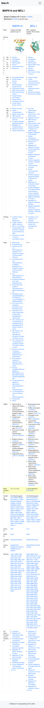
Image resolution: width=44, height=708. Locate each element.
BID (33, 501)
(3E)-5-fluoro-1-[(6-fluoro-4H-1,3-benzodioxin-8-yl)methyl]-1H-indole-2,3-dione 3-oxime (18, 334)
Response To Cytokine (32, 142)
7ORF (12, 585)
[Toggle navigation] (40, 3)
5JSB (28, 576)
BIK (36, 501)
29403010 (31, 441)
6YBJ (36, 613)
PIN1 (31, 514)
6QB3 (35, 593)
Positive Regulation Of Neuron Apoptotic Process (34, 162)
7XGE (32, 617)
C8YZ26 (37, 545)
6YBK (28, 615)
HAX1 (22, 509)
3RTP (16, 569)
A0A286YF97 (14, 547)
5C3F (28, 573)
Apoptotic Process (33, 118)
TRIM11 (33, 520)
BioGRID (15, 19)
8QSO (32, 624)
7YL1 (19, 585)
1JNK (12, 554)
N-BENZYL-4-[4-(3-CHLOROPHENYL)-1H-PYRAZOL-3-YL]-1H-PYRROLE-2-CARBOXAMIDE (18, 297)
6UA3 (35, 607)
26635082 (36, 422)
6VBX (28, 613)
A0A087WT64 (30, 545)
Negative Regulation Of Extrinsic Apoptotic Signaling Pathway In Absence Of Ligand (34, 209)
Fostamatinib (16, 399)
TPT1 (35, 518)
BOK (27, 503)
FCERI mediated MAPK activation (17, 223)
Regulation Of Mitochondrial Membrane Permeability (32, 654)
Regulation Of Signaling (16, 660)
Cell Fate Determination (32, 109)
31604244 (15, 441)
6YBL (32, 615)
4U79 (15, 574)
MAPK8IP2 (13, 516)
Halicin (14, 401)
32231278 (31, 448)
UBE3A (20, 523)
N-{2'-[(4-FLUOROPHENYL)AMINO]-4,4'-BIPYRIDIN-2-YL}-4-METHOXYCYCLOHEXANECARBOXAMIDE (18, 373)
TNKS (32, 518)
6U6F (31, 607)
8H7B (35, 622)
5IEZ (35, 574)
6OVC (28, 593)
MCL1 (33, 26)
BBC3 (31, 499)
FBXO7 (12, 509)
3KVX (12, 567)
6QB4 (28, 595)
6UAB (39, 607)
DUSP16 (13, 507)
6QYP (28, 602)
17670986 (29, 17)
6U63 (31, 606)
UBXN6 (38, 520)
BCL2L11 (16, 499)
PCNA (28, 514)
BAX (27, 499)
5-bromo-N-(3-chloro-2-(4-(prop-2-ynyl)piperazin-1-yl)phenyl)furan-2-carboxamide (18, 352)
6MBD (35, 585)
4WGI (36, 565)
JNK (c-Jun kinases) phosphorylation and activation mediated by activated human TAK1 (18, 229)
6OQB (36, 589)
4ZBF (32, 571)
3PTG (12, 569)
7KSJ (12, 584)
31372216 (20, 415)
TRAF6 (28, 520)
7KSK (15, 584)
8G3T (28, 620)
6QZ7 (28, 604)
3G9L (15, 565)
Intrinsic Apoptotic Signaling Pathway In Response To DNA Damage (33, 128)
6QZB (35, 604)
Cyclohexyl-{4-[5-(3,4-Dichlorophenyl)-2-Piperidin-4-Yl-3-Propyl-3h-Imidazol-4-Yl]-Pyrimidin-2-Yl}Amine (18, 251)
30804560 (36, 419)
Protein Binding (16, 96)
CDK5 (21, 499)
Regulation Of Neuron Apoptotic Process (17, 651)
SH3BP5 (16, 522)
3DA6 (12, 563)
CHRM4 (33, 505)
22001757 (15, 435)
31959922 (32, 410)
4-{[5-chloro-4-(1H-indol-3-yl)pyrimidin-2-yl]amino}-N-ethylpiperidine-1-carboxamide (18, 314)
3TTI (19, 569)
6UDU (39, 609)
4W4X (16, 576)
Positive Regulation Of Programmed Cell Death (34, 666)
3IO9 (39, 556)
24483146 (15, 452)
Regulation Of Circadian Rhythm (17, 126)
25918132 (15, 424)
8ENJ (15, 587)
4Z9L (15, 580)
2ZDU (12, 561)
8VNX (19, 587)
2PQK (32, 556)
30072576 (32, 406)
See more (13, 670)
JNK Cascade (16, 116)
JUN (16, 512)
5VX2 (31, 580)
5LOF (35, 576)
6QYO (36, 600)
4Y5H (12, 580)
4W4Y (20, 576)
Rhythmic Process (17, 129)
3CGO (20, 561)
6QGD (28, 598)
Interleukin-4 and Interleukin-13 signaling (33, 218)
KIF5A (12, 514)
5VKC (28, 580)
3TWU (36, 560)
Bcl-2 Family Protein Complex (34, 73)
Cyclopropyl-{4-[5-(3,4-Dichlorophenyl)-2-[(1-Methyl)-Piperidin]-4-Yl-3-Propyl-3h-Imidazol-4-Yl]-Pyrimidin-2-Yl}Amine (18, 265)
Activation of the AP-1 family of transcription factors (18, 237)
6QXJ (32, 598)
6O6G (32, 589)
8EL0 (31, 618)
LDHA (16, 514)
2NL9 (36, 554)
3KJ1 (31, 558)
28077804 (18, 428)
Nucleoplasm (16, 59)
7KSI (19, 582)
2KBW (28, 554)
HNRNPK (18, 511)
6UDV (28, 611)
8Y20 (27, 628)
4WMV (33, 569)
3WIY (31, 561)
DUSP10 (18, 505)
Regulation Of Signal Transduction (18, 643)
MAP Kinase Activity (18, 90)
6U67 (27, 607)
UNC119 (12, 525)
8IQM (28, 624)
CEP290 (18, 503)
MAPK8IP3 (20, 516)
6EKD (19, 580)
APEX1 (28, 498)
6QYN (32, 600)
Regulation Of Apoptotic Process (33, 146)
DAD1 (37, 505)
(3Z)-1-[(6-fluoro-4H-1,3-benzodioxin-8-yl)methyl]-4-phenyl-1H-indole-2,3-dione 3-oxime (18, 343)
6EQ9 (16, 582)
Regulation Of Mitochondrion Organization (32, 633)
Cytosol (14, 65)
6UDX (32, 611)
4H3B (12, 573)
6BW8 (32, 584)
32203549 (21, 456)
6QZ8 (31, 604)
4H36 (19, 571)
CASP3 (36, 503)
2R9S (15, 560)
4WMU (28, 569)
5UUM (36, 578)
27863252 (31, 417)
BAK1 (36, 498)
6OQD (32, 591)
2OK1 (19, 558)
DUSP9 (18, 507)
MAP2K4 (21, 514)
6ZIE (35, 615)
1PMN (16, 554)
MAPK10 (17, 26)
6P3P (31, 593)
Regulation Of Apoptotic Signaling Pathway (34, 202)
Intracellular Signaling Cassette (17, 647)
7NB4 (39, 615)
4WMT (37, 567)
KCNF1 (34, 511)
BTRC (31, 503)
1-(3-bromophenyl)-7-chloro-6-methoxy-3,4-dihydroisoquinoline (18, 394)
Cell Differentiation (33, 140)
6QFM (31, 596)
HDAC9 (12, 511)
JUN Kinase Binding (18, 662)
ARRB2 (20, 498)
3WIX (28, 561)
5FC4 (35, 573)
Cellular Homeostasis (32, 137)
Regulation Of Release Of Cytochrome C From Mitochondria (34, 647)
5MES (28, 578)
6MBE (28, 587)
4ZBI (35, 571)
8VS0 (15, 589)
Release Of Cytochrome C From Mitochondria (34, 114)
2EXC (20, 556)
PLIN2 (22, 520)
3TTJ (22, 569)
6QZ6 (35, 602)
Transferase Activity (18, 101)
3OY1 (19, 567)
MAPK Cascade (17, 108)
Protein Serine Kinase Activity (16, 104)
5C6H (31, 573)
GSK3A (34, 507)
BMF (39, 501)
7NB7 (28, 617)
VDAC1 (38, 522)
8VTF (19, 589)
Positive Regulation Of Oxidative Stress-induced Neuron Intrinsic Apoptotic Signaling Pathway (34, 191)
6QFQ (35, 596)
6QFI (27, 596)
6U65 (38, 606)
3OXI (15, 567)
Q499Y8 (12, 551)
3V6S (15, 571)
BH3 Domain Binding (34, 94)
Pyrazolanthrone (17, 244)
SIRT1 (28, 516)
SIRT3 (37, 516)
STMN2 (22, 522)
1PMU (20, 554)
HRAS (12, 512)
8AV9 (35, 617)
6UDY (35, 611)
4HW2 (28, 563)
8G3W (36, 620)
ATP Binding (16, 98)
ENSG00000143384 (32, 540)
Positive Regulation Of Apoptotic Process (34, 151)
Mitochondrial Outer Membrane (34, 65)
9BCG (31, 628)
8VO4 (12, 589)
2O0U (12, 558)
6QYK (36, 598)
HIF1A (33, 509)
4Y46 (19, 578)
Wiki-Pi (5, 3)
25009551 (21, 445)
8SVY (36, 624)
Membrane (15, 68)
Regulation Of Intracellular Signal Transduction (33, 184)
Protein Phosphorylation (17, 111)
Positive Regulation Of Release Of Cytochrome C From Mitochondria (34, 639)
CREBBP (13, 505)
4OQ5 (28, 565)
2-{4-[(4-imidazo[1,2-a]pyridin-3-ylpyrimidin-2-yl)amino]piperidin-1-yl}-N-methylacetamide (18, 385)
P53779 (18, 549)
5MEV (32, 578)
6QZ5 (32, 602)
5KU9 (31, 576)
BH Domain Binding (34, 92)
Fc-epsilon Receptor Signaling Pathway (18, 122)
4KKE (16, 573)
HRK (37, 509)
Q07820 (28, 547)
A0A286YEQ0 (14, 545)
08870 (28, 534)
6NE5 (32, 587)
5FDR (32, 574)
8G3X (28, 622)
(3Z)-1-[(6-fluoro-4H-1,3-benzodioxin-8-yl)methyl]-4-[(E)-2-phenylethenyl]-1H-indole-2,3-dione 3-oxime (18, 324)
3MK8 (28, 560)
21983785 (31, 437)
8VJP (31, 626)
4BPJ (38, 561)
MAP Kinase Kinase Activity (18, 93)
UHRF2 (28, 522)
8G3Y (32, 622)
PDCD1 (32, 490)
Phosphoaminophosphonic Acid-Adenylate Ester (18, 281)
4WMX (28, 571)
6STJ (27, 606)
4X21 (16, 578)
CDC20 (28, 505)
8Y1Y (35, 626)
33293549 (36, 465)
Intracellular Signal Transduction (17, 639)
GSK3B (28, 509)
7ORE (19, 584)
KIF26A (19, 512)
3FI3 (18, 563)
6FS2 (31, 585)
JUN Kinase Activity (18, 88)
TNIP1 (12, 523)
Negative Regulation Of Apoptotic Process (34, 156)
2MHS (32, 554)
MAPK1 (28, 512)
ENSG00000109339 (16, 540)
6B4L (31, 582)
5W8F (28, 582)
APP (11, 498)
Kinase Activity (16, 99)
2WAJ (19, 560)
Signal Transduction (18, 114)
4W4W (12, 576)
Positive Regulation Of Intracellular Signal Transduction (18, 666)
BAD (32, 498)
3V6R (12, 571)
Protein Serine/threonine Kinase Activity (17, 85)
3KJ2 (34, 558)
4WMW (37, 569)
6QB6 (32, 595)
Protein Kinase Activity (16, 80)
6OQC (28, 591)
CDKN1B (13, 501)
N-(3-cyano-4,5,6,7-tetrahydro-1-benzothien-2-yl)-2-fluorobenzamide (18, 306)
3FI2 (15, 563)
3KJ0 (27, 558)
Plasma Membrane (17, 66)
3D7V (35, 556)
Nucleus (14, 57)
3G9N (19, 565)
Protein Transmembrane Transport (33, 171)
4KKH (12, 574)
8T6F (27, 626)
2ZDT (23, 560)
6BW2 (28, 584)
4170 (27, 529)
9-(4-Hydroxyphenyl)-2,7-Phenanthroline (18, 275)
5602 (11, 529)
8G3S (39, 618)
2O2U (16, 558)
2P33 (12, 560)
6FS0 (36, 584)
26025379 (15, 419)
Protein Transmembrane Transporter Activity (34, 81)
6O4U (36, 587)
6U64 (34, 606)
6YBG (32, 613)
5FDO (28, 574)
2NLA (28, 556)
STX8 (28, 518)
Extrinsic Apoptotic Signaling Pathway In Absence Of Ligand (33, 177)
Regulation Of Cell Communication (17, 656)
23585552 (31, 454)
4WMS (33, 567)
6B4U (35, 582)
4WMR (28, 567)
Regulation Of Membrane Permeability (32, 683)
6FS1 (28, 585)
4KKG (19, 573)
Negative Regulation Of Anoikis (34, 198)
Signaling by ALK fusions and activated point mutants (33, 225)
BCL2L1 (35, 499)
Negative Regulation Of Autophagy (34, 133)
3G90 (12, 565)
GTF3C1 (17, 509)
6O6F (28, 589)
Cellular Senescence (18, 131)
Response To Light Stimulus (17, 119)
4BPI (35, 561)
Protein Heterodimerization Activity (33, 88)
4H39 (22, 571)
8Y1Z (38, 626)
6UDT (35, 609)
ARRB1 (16, 498)
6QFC (35, 595)
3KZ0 (38, 558)
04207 (12, 534)
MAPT (19, 518)
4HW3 (32, 563)
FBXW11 (29, 507)
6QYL (28, 600)
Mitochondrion (16, 63)
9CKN (35, 628)
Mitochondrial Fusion (34, 123)
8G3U (31, 620)
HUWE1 (28, 511)
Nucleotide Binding (17, 77)
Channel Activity (33, 85)
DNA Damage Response (32, 120)
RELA (12, 522)
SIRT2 (32, 516)
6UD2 (28, 609)
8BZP (12, 587)
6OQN (36, 591)
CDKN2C (13, 503)
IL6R (27, 490)
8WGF (12, 591)
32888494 (31, 434)
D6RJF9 (21, 547)
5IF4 (38, 574)
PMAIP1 (36, 514)
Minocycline (15, 242)
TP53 (16, 523)
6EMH (12, 582)
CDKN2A (18, 501)
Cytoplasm (15, 61)
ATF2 (12, 499)
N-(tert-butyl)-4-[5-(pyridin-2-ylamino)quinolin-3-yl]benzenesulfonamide (18, 288)
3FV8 (21, 563)
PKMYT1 (17, 520)
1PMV (12, 556)
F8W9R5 (13, 549)
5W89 (35, 580)
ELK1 (22, 507)
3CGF (16, 561)
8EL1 (35, 618)
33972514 (21, 435)
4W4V (19, 574)
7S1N (16, 585)
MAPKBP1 (13, 518)
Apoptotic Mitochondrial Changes (32, 677)
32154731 (15, 456)
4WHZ (12, 578)
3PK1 (32, 560)
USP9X (33, 522)
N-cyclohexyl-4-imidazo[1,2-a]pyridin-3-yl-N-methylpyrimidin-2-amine (17, 362)
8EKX (28, 618)
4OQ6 (32, 565)
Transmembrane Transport (33, 166)
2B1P (16, 556)
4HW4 (36, 563)
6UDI (31, 609)
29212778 (37, 413)
